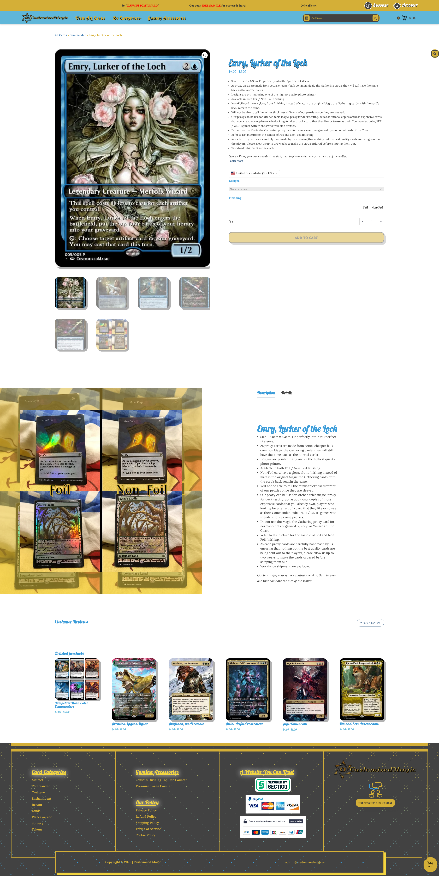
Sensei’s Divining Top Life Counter (161, 780)
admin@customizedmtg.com (306, 862)
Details (286, 392)
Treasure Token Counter (154, 786)
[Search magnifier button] (375, 18)
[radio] (365, 207)
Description (266, 392)
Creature (38, 792)
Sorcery (37, 823)
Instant (37, 805)
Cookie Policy (146, 835)
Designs (234, 180)
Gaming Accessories (167, 18)
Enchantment (41, 798)
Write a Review (370, 622)
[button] (204, 55)
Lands (36, 811)
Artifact (37, 780)
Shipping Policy (147, 823)
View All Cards (90, 18)
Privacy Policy (146, 810)
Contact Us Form (375, 803)
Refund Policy (146, 816)
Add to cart (306, 238)
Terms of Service (148, 829)
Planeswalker (42, 817)
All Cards (61, 35)
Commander (78, 35)
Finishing (235, 198)
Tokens (37, 829)
